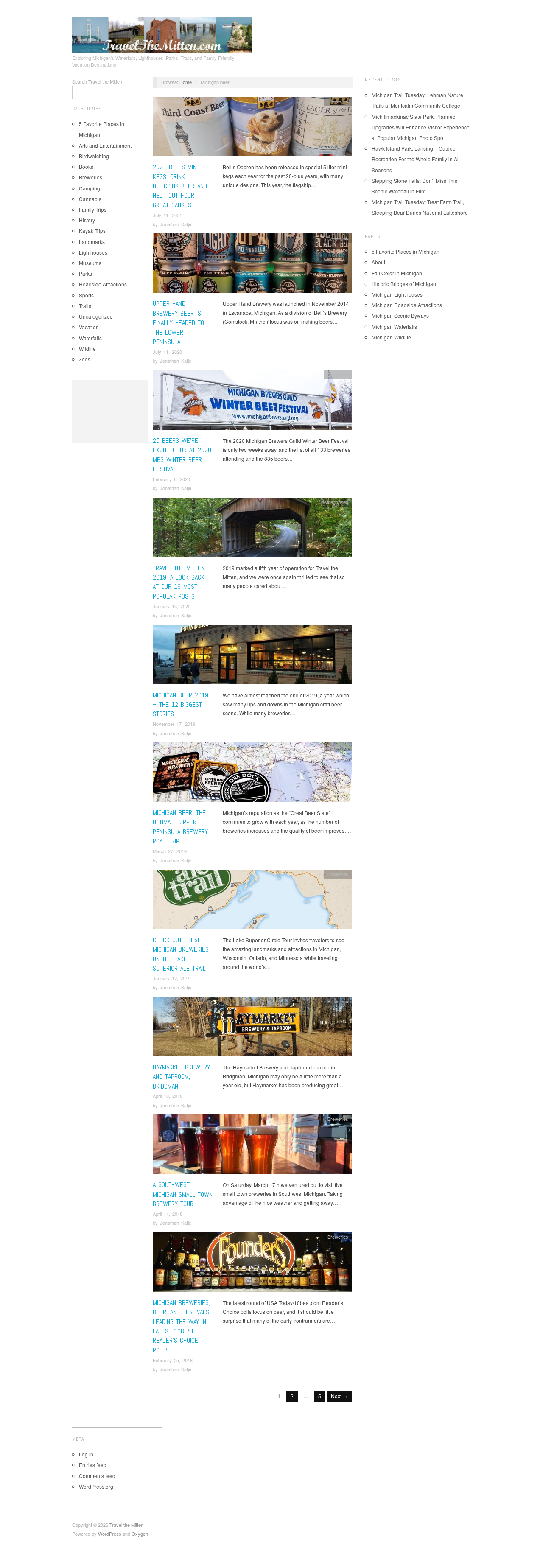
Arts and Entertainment (105, 145)
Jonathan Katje (175, 224)
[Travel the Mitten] (162, 33)
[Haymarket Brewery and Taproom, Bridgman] (252, 1028)
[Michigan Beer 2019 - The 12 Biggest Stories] (252, 656)
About (378, 262)
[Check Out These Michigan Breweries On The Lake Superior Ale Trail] (252, 901)
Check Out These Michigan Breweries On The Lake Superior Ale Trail (181, 954)
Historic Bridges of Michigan (404, 283)
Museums (90, 262)
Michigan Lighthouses (397, 294)
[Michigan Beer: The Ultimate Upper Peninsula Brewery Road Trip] (252, 774)
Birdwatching (94, 156)
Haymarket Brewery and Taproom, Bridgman (181, 1077)
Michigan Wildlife (391, 337)
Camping (89, 188)
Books (86, 166)
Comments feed (97, 1475)
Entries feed (92, 1464)
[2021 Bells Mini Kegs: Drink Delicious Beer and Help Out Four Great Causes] (252, 128)
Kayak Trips (92, 230)
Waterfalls (90, 338)
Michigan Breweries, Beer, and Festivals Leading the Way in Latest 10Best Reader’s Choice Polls (181, 1326)
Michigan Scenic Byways (400, 315)
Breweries (90, 177)
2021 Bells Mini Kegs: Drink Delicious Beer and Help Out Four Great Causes (180, 186)
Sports (86, 295)
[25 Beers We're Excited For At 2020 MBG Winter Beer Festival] (252, 402)
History (87, 220)
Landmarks (92, 241)
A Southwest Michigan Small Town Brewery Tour (183, 1194)
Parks (85, 273)
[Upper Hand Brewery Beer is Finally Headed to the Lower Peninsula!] (252, 265)
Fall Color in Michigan (397, 273)
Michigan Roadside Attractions (407, 304)
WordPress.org (96, 1486)
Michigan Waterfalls (394, 326)
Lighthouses (93, 252)
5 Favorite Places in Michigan (405, 251)
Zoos (84, 359)
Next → (339, 1396)
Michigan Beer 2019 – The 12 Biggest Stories (180, 705)
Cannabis (90, 198)
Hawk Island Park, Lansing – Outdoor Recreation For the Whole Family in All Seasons (416, 159)
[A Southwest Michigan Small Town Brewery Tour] (252, 1146)
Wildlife (87, 348)
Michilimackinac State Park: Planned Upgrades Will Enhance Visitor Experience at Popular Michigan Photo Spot (421, 127)
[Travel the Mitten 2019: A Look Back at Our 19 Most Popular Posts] (252, 529)
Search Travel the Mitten (97, 81)
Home (185, 81)
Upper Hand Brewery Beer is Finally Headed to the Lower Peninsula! (178, 322)
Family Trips (92, 209)
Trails (85, 305)
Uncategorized (96, 316)
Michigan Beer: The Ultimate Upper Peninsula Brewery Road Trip (180, 826)
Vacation (89, 326)
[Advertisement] (110, 411)
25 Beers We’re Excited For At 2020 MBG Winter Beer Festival (182, 454)
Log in (86, 1454)
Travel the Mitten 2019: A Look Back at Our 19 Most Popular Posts (178, 582)
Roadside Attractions (103, 284)
